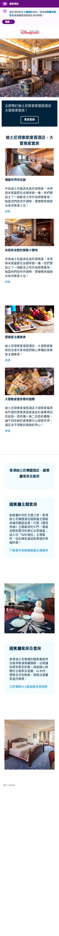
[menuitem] (11, 22)
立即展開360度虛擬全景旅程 (28, 687)
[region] (8, 21)
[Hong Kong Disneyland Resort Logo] (30, 32)
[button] (7, 212)
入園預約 (28, 12)
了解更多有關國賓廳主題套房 (28, 550)
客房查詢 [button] (29, 119)
